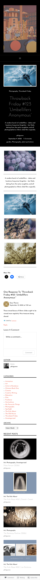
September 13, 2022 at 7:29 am (20, 305)
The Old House (10, 413)
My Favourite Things (12, 404)
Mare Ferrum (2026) (12, 465)
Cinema (8, 390)
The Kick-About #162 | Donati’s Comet (18, 499)
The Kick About (10, 411)
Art (6, 383)
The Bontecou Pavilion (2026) (15, 533)
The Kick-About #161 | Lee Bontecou (17, 567)
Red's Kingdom (20, 28)
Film (6, 397)
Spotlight (8, 409)
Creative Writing (11, 393)
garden (8, 142)
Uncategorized (10, 418)
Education (8, 395)
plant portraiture (28, 142)
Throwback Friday (25, 91)
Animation (9, 381)
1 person (13, 320)
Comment (28, 352)
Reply (5, 325)
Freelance (8, 400)
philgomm (20, 135)
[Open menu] (20, 58)
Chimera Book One (12, 388)
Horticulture (9, 402)
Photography (13, 91)
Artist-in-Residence (11, 386)
